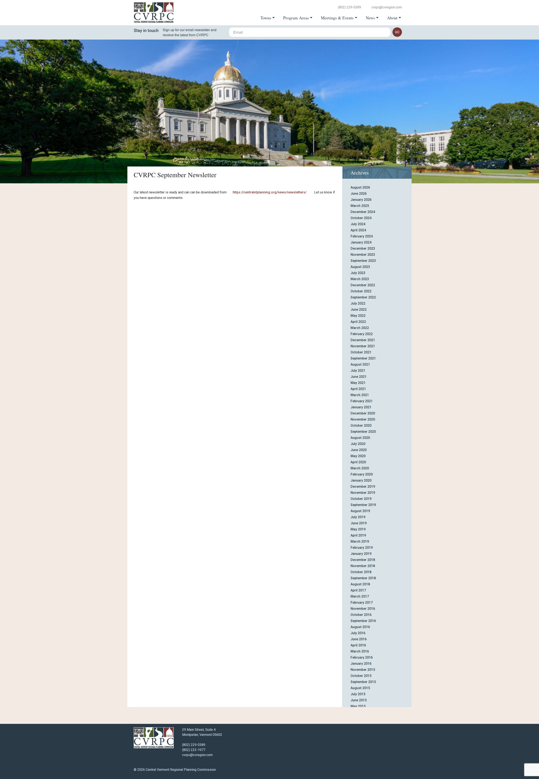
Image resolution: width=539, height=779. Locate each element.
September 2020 (363, 432)
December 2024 (363, 212)
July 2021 (358, 371)
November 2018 (363, 566)
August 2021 (360, 364)
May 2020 (358, 456)
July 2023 (358, 273)
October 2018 (361, 572)
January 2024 (361, 242)
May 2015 (358, 706)
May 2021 (358, 383)
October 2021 (361, 352)
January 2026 (361, 200)
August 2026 (360, 187)
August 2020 (360, 438)
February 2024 (362, 236)
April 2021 (358, 389)
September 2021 (363, 358)
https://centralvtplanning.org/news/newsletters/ (269, 192)
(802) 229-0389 (349, 7)
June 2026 (359, 194)
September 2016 (363, 621)
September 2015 (363, 682)
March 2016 (360, 651)
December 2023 (363, 248)
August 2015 (360, 688)
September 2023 (363, 261)
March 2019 (360, 541)
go (397, 32)
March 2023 (360, 279)
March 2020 (360, 468)
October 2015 (361, 676)
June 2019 (359, 523)
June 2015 (359, 700)
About (392, 18)
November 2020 (363, 419)
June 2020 (359, 450)
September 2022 (363, 297)
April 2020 (358, 462)
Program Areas (296, 18)
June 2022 (359, 310)
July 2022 (358, 303)
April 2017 (358, 590)
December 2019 (363, 487)
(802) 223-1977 (193, 750)
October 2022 (361, 291)
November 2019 (363, 493)
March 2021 (360, 395)
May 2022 (358, 316)
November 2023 (363, 255)
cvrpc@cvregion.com (386, 7)
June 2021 (359, 377)
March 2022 (360, 328)
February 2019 (362, 548)
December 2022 (363, 285)
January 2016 (361, 664)
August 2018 (360, 584)
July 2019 (358, 517)
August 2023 (360, 267)
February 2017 (362, 603)
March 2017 (360, 596)
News (370, 18)
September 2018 (363, 578)
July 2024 (358, 224)
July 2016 (358, 633)
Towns (265, 18)
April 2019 (358, 535)
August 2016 (360, 627)
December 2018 (363, 560)
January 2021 (361, 407)
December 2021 (363, 340)
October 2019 (361, 499)
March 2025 (360, 206)
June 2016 (359, 639)
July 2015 (358, 694)
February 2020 (362, 474)
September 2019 (363, 505)
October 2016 (361, 615)
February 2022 (362, 334)
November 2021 (363, 346)
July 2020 (358, 444)
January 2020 (361, 480)
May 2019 (358, 529)
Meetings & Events (337, 18)
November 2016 (363, 609)
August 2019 (360, 511)
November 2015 (363, 670)
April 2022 (358, 322)
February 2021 (362, 401)
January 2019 (361, 554)
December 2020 (363, 413)
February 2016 (362, 657)
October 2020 (361, 425)
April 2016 (358, 645)
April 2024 (358, 230)
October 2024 (361, 218)
